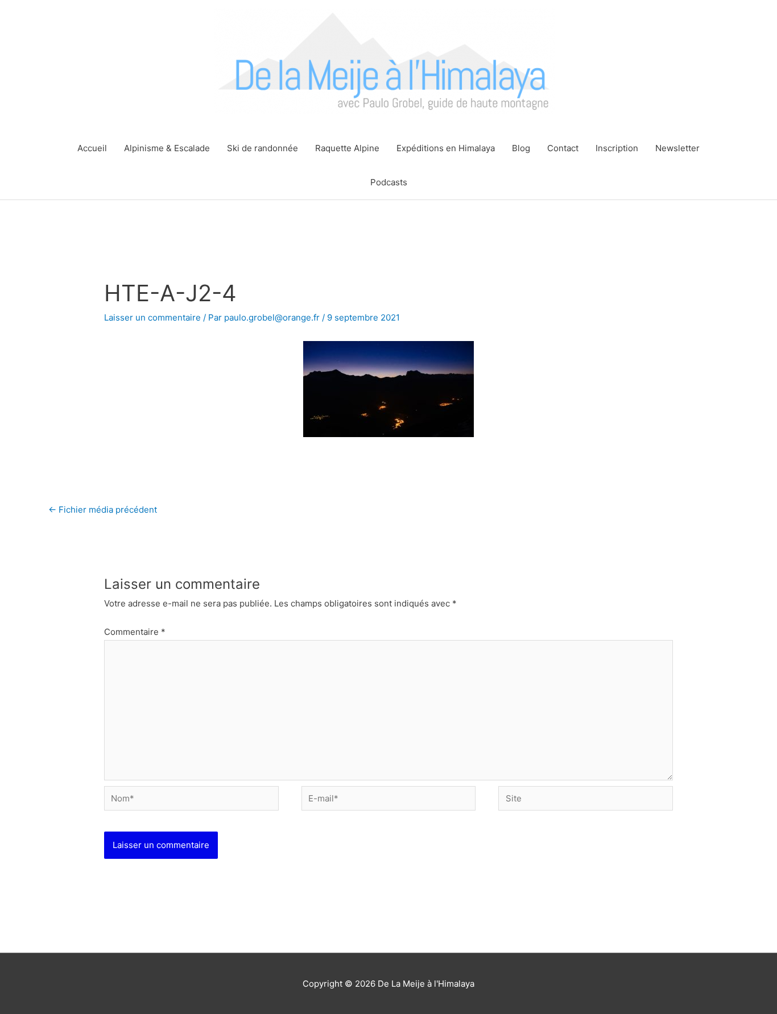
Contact (562, 148)
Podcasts (388, 182)
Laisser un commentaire (152, 317)
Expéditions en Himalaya (445, 148)
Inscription (617, 148)
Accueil (92, 148)
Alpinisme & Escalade (167, 148)
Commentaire (135, 631)
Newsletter (677, 148)
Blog (521, 148)
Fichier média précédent (102, 509)
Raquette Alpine (347, 148)
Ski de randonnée (262, 148)
